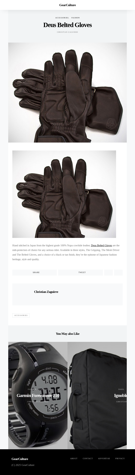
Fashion (75, 18)
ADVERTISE (104, 458)
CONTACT (88, 458)
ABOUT (74, 458)
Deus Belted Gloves (101, 245)
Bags (121, 389)
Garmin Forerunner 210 (38, 395)
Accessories (62, 18)
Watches (43, 389)
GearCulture (67, 5)
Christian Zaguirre (67, 32)
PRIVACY (120, 458)
